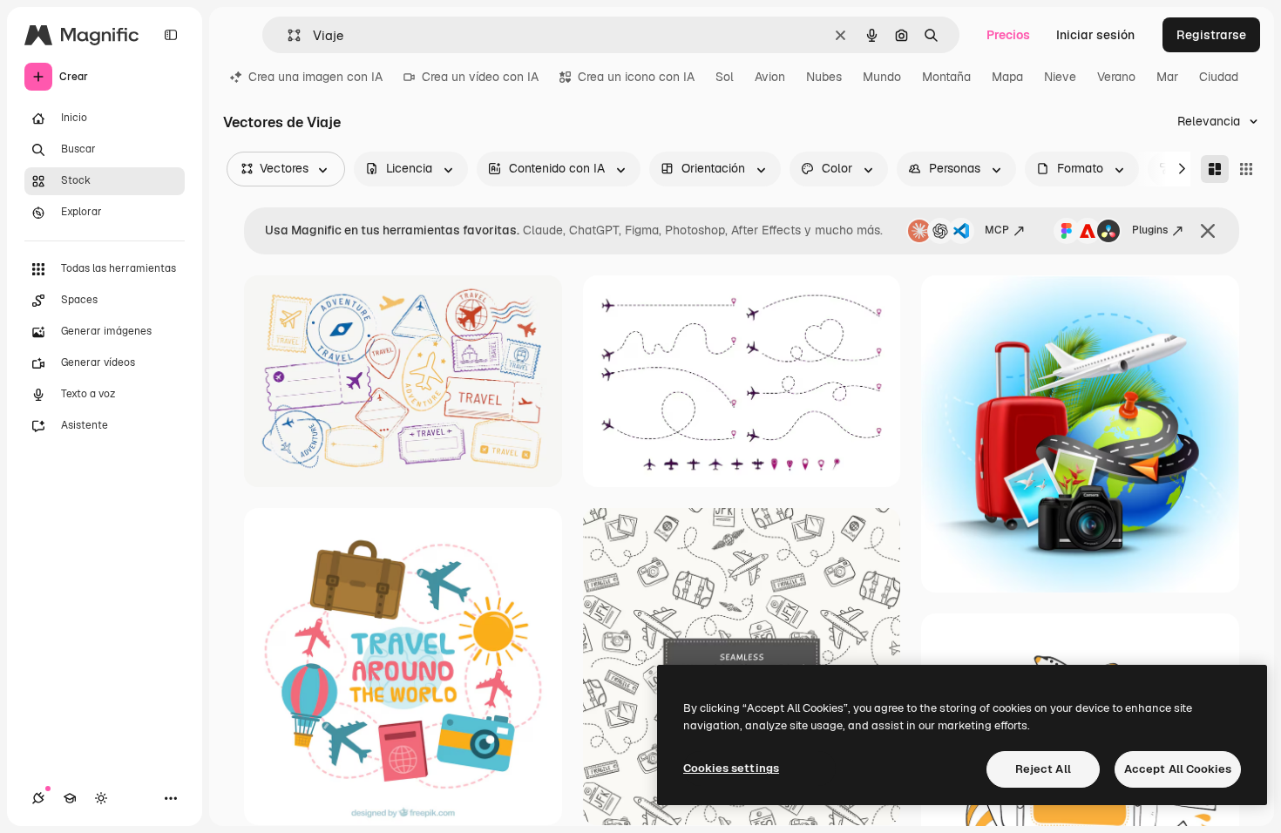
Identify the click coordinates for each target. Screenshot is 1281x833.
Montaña (946, 77)
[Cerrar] (1207, 230)
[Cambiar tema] (101, 798)
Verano (1116, 77)
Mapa (1007, 77)
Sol (724, 77)
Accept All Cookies (1177, 769)
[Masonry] (1215, 169)
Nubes (824, 77)
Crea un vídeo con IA (480, 77)
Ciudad (1218, 77)
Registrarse (1211, 35)
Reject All (1043, 769)
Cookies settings (731, 768)
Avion (770, 77)
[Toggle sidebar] (171, 35)
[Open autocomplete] (287, 35)
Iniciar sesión (1095, 35)
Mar (1167, 77)
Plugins (1150, 230)
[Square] (1246, 169)
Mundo (882, 77)
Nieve (1060, 77)
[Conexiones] (38, 798)
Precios (1008, 35)
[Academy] (70, 798)
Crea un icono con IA (636, 77)
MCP (997, 230)
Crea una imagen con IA (315, 77)
